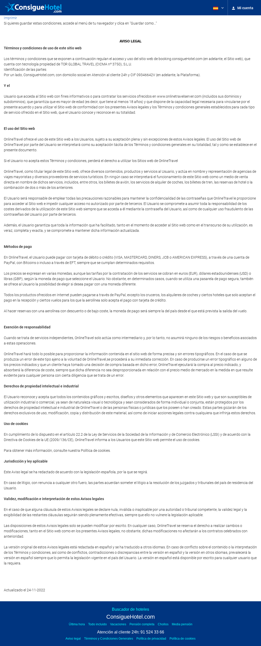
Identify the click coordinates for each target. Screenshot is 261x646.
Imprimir (10, 18)
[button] (218, 7)
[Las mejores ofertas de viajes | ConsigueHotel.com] (33, 7)
